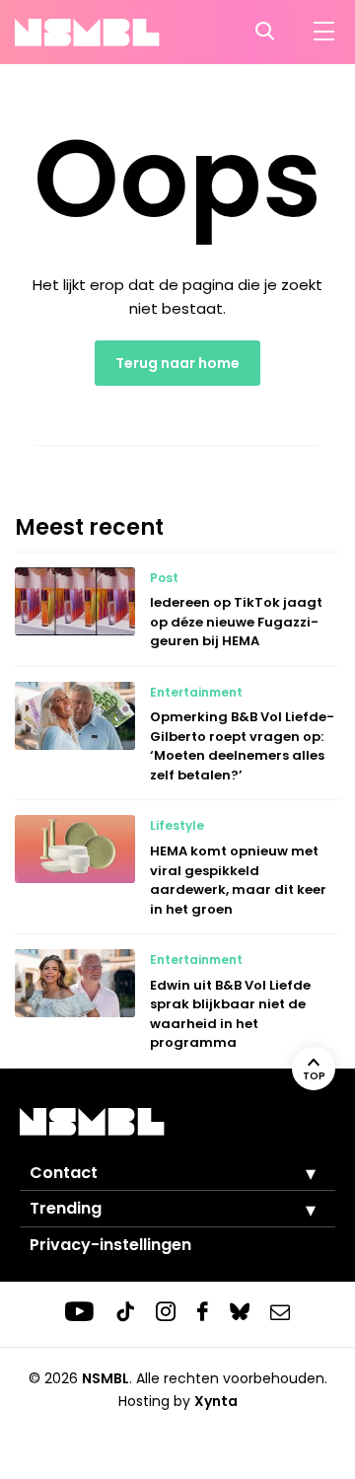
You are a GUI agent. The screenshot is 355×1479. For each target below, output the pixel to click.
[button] (295, 1173)
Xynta (216, 1401)
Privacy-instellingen (110, 1244)
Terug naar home (177, 363)
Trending (66, 1208)
